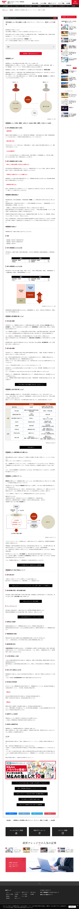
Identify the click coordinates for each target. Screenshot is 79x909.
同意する (72, 906)
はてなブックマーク (37, 813)
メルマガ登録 (24, 894)
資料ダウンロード (25, 892)
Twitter (25, 813)
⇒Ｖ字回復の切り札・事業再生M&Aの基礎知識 (30, 565)
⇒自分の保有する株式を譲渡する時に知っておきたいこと (31, 384)
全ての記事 (5, 6)
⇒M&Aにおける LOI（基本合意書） (31, 601)
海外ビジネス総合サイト (45, 894)
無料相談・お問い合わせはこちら (30, 53)
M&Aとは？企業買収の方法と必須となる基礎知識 (31, 804)
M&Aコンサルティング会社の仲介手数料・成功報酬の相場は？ (31, 793)
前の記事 (9, 820)
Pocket (50, 813)
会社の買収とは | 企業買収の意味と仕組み (30, 799)
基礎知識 (51, 6)
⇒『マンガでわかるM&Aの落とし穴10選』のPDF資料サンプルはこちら (31, 783)
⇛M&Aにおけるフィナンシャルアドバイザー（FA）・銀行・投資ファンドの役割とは (30, 585)
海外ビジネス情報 (28, 6)
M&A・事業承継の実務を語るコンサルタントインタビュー (31, 788)
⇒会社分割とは (30, 447)
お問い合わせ (75, 3)
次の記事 (53, 820)
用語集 (16, 896)
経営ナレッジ (5, 9)
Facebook (11, 813)
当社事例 (73, 6)
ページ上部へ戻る (39, 884)
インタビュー (62, 6)
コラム (17, 6)
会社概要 (32, 894)
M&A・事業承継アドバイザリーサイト (48, 892)
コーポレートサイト (67, 1)
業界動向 (39, 6)
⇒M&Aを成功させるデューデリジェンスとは (31, 617)
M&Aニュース (17, 898)
